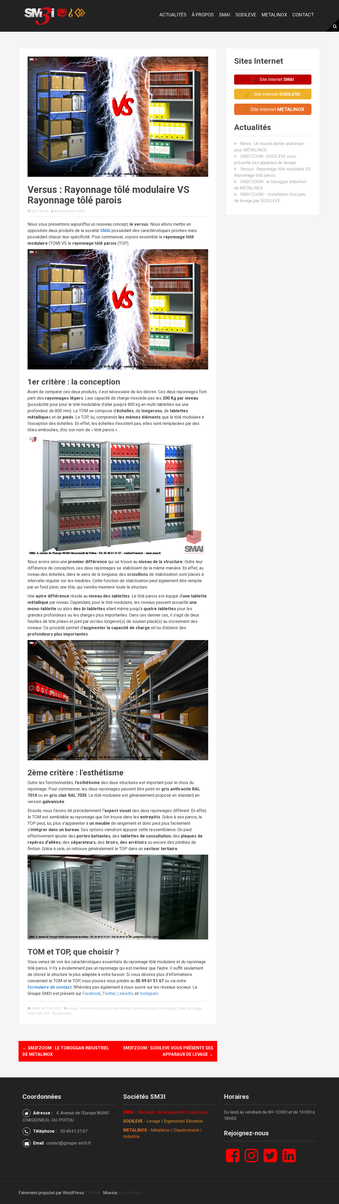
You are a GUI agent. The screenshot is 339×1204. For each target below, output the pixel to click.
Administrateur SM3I (69, 211)
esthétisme (121, 1008)
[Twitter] (270, 1159)
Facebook (91, 993)
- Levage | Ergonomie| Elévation (163, 1121)
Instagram (149, 993)
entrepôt (105, 1008)
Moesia (110, 1192)
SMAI (224, 14)
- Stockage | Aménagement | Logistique (165, 1112)
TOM (38, 1013)
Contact (303, 14)
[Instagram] (251, 1159)
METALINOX (274, 14)
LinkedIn (125, 993)
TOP (47, 1013)
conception (88, 1008)
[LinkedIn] (289, 1159)
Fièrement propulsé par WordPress (51, 1192)
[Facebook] (232, 1159)
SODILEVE (245, 14)
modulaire (139, 1008)
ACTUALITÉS (51, 1008)
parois (153, 1008)
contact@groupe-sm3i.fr (68, 1143)
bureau (72, 1008)
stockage (195, 1008)
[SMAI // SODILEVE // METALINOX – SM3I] (55, 15)
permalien (64, 1013)
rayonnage (168, 1008)
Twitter (108, 993)
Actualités (172, 14)
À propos (203, 14)
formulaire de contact (50, 987)
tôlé (30, 1013)
